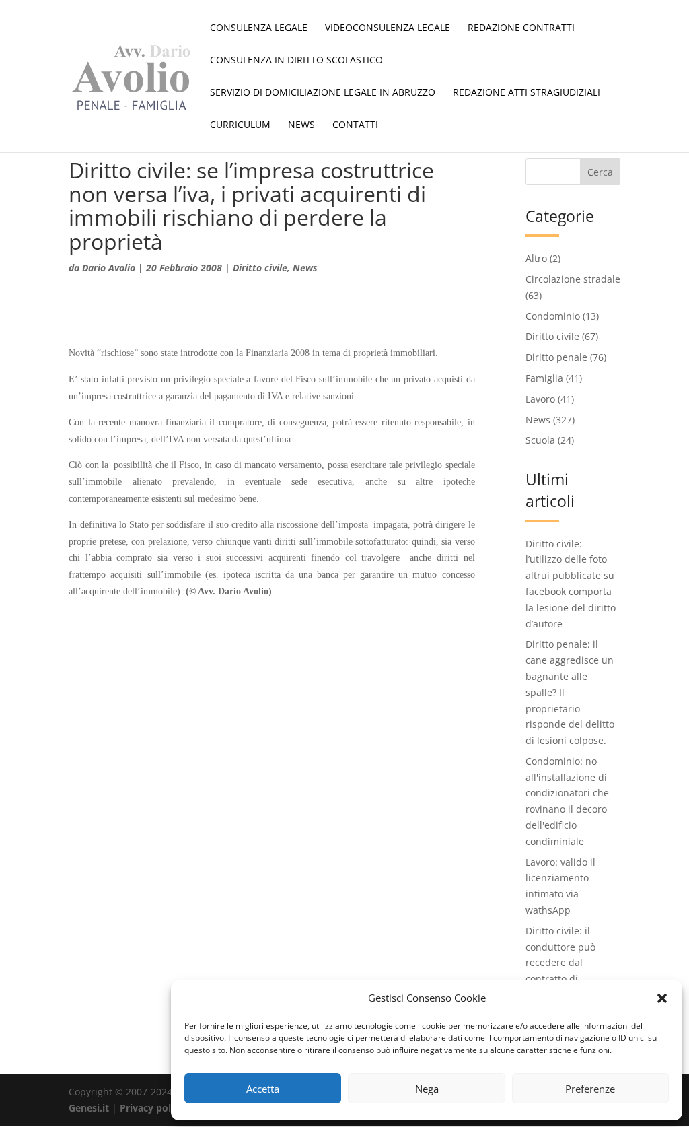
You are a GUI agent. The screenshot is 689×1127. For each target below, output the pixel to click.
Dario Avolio (108, 267)
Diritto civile (260, 267)
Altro (536, 258)
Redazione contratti (521, 28)
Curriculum (240, 125)
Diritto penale (556, 357)
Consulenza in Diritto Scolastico (296, 60)
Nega (427, 1088)
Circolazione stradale (572, 279)
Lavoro (540, 398)
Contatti (355, 125)
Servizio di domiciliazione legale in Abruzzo (322, 93)
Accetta (262, 1088)
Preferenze (590, 1088)
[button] (662, 998)
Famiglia (544, 378)
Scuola (540, 440)
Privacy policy (152, 1107)
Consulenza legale (258, 28)
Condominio (552, 316)
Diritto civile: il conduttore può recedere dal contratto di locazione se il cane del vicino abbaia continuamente (569, 978)
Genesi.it (89, 1107)
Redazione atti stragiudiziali (526, 93)
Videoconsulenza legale (387, 28)
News (301, 125)
